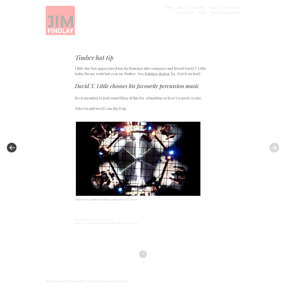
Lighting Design (95, 223)
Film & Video (185, 13)
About (182, 8)
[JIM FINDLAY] (62, 20)
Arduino (80, 223)
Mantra (111, 223)
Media (202, 13)
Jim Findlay (107, 219)
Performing (232, 8)
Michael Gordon (127, 223)
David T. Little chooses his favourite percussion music (137, 85)
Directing (198, 8)
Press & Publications (225, 13)
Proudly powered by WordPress (66, 281)
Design (214, 8)
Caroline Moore (117, 281)
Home (169, 8)
